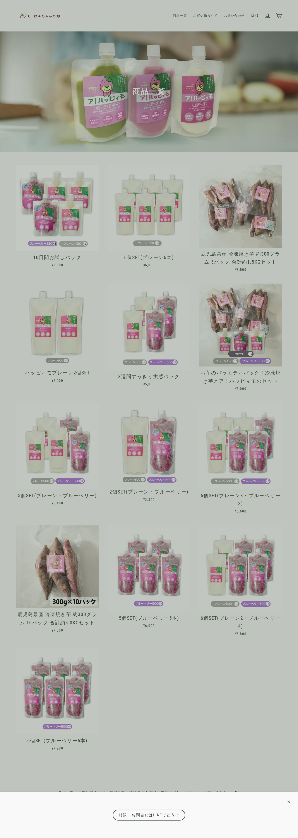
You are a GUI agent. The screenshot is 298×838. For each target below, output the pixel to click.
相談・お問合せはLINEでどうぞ (149, 815)
